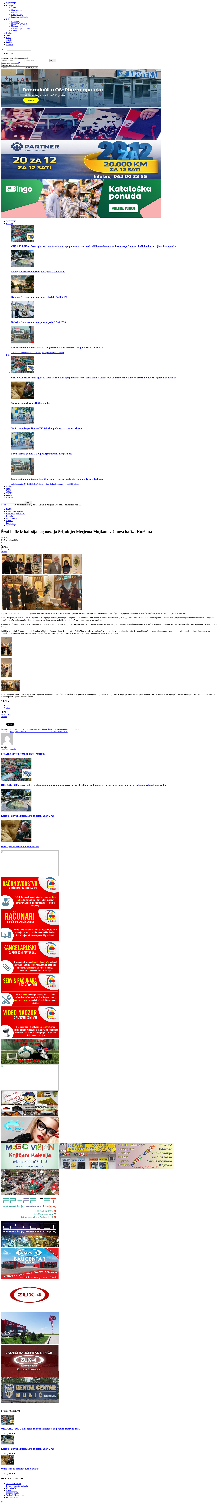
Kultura (14, 31)
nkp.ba (6, 538)
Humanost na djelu (18, 26)
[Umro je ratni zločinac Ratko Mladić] (22, 398)
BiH (8, 19)
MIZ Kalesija (11, 518)
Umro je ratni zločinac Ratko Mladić (30, 403)
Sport (8, 35)
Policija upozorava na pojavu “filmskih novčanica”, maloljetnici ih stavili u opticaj (46, 729)
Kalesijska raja (17, 15)
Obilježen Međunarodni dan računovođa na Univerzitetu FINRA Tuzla (39, 731)
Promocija (10, 523)
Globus (9, 33)
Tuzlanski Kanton (15, 1495)
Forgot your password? (10, 63)
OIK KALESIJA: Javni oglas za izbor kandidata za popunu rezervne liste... (40, 1428)
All (12, 352)
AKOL (14, 8)
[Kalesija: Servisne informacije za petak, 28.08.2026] (22, 267)
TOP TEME (11, 3)
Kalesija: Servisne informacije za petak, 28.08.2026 (38, 271)
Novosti (9, 521)
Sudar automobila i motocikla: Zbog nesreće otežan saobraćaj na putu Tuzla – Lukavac (57, 347)
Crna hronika (16, 10)
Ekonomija (15, 21)
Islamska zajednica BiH (20, 28)
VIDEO (9, 44)
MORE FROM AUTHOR (33, 754)
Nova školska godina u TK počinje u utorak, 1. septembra (41, 453)
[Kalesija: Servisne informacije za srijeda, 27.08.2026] (22, 317)
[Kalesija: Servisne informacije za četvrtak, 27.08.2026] (22, 292)
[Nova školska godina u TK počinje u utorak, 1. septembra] (22, 449)
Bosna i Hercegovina (14, 511)
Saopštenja (12, 1493)
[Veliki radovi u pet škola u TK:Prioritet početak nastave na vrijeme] (22, 423)
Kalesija (9, 5)
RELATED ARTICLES (11, 754)
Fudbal (14, 12)
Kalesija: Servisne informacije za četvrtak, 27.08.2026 (39, 297)
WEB (8, 38)
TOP (8, 708)
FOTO (9, 42)
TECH (9, 40)
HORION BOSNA (19, 24)
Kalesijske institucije (19, 17)
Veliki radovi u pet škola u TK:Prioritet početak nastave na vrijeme (46, 428)
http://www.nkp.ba (8, 749)
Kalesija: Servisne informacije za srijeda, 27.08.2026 (38, 322)
